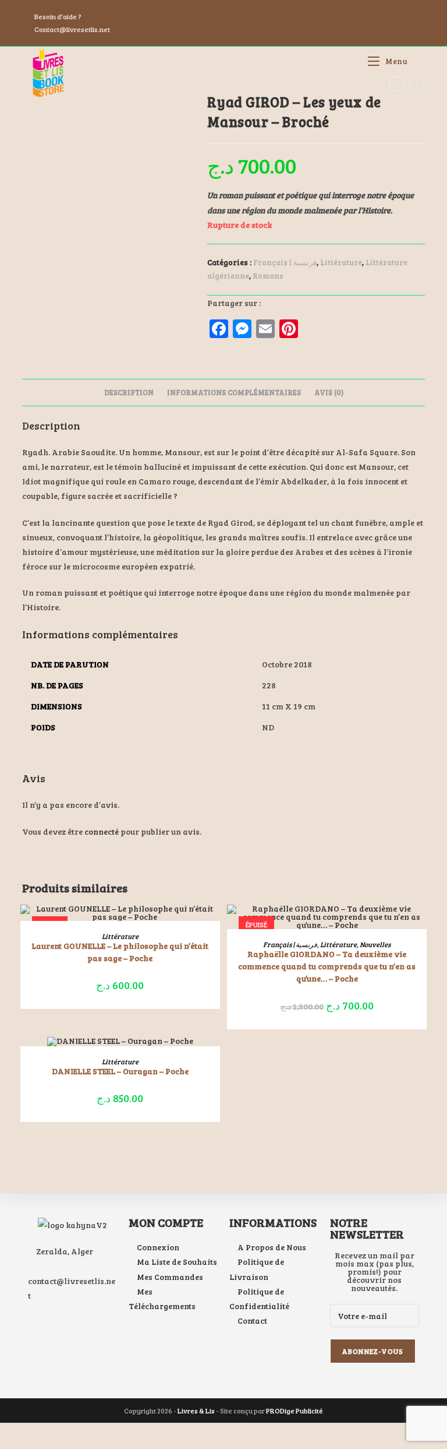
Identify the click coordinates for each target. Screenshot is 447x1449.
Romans (268, 275)
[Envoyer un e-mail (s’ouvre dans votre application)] (284, 10)
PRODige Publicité (294, 1410)
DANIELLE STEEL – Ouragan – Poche (120, 1071)
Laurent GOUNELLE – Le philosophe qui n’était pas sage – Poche (119, 951)
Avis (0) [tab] (328, 392)
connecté (101, 831)
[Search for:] (417, 61)
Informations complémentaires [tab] (234, 392)
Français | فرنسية (285, 262)
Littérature (341, 262)
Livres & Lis (196, 1410)
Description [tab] (129, 392)
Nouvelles (375, 944)
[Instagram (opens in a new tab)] (272, 10)
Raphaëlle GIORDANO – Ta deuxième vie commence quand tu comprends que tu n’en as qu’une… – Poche (327, 966)
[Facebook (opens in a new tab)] (258, 10)
